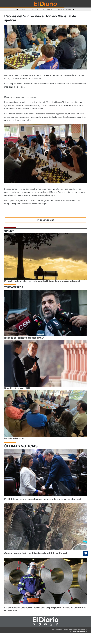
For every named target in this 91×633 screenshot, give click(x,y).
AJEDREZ (23, 10)
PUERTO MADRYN (64, 10)
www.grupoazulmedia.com (78, 631)
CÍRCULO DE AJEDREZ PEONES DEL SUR (42, 10)
